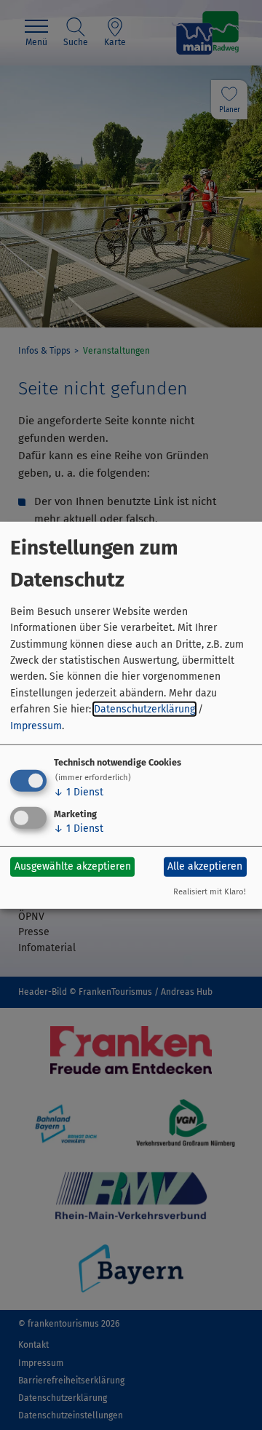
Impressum (36, 725)
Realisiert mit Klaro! (209, 892)
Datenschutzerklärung (144, 709)
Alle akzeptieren (204, 866)
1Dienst (78, 792)
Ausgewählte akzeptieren (73, 866)
